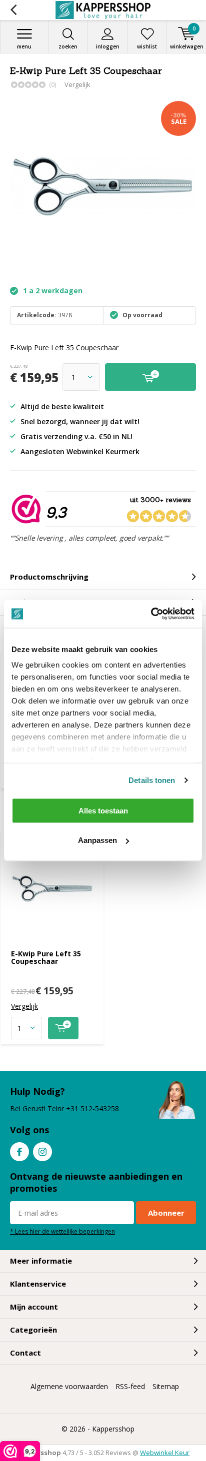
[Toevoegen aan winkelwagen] (63, 1028)
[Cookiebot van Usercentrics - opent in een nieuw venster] (150, 614)
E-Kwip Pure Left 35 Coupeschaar (46, 957)
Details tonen (151, 780)
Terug (13, 10)
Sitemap (165, 1386)
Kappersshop (113, 1429)
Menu (24, 46)
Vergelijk (77, 84)
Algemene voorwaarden (69, 1386)
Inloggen (108, 46)
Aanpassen (97, 840)
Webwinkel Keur (165, 1452)
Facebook (19, 1151)
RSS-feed (130, 1386)
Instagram (42, 1151)
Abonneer (166, 1213)
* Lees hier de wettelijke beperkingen (62, 1231)
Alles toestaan (103, 810)
